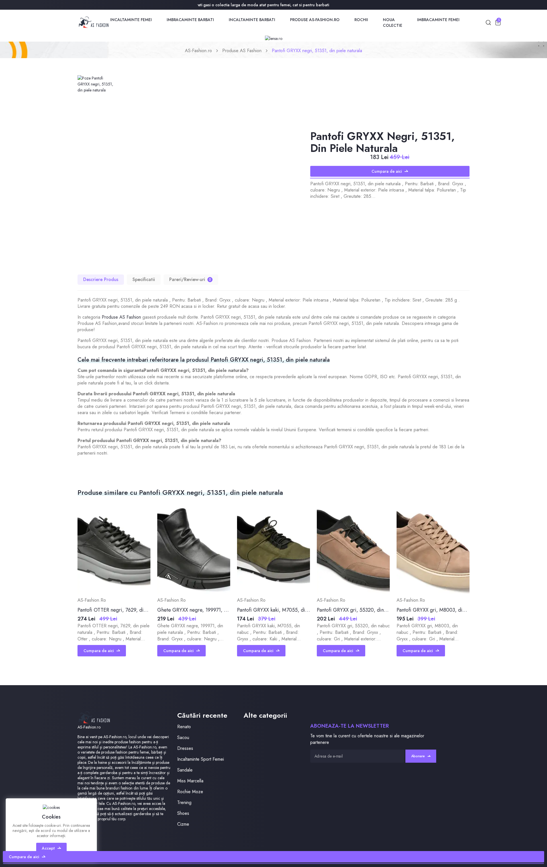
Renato (184, 726)
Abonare (418, 756)
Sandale (185, 770)
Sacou (183, 737)
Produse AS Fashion (242, 50)
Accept (48, 848)
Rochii (361, 20)
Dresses (185, 748)
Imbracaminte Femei (438, 20)
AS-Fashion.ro (198, 50)
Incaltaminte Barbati (252, 20)
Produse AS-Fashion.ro (315, 20)
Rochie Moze (190, 791)
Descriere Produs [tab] (100, 279)
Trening (184, 802)
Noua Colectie (392, 22)
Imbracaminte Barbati (190, 20)
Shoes (183, 813)
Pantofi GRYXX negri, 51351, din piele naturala (317, 50)
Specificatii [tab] (143, 279)
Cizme (183, 824)
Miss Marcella (190, 781)
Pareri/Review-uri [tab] (190, 279)
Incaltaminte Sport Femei (200, 759)
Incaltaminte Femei (131, 20)
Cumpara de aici (387, 171)
